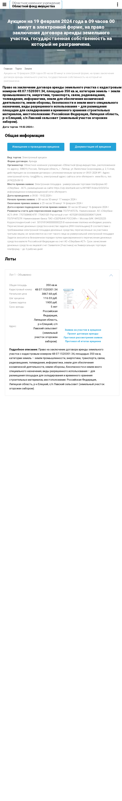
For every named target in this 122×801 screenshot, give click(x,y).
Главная (8, 68)
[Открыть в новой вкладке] (83, 318)
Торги (18, 68)
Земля (28, 68)
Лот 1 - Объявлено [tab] (20, 274)
